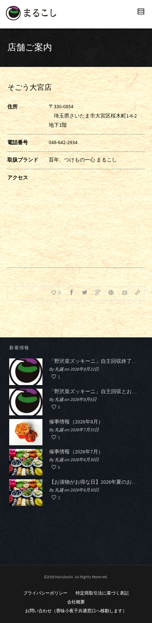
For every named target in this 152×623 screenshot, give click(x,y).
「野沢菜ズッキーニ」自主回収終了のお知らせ (94, 361)
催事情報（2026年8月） (76, 422)
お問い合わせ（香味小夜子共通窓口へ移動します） (76, 611)
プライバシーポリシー (45, 593)
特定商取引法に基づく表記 (102, 593)
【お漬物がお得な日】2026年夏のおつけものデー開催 (94, 482)
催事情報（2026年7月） (76, 452)
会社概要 (76, 602)
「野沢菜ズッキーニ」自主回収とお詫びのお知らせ (94, 392)
